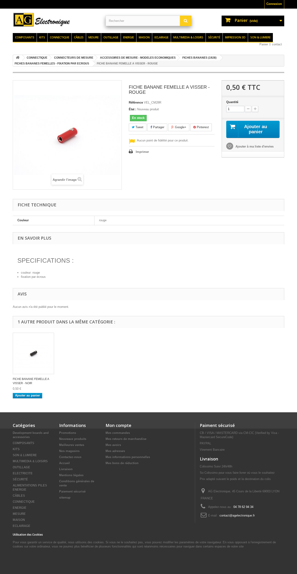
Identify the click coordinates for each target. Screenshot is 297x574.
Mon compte (118, 425)
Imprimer (142, 152)
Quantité (232, 102)
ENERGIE (19, 508)
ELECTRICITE (23, 473)
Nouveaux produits (72, 439)
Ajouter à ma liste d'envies (254, 146)
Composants (24, 37)
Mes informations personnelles (128, 457)
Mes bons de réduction (122, 463)
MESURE (19, 514)
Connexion (274, 4)
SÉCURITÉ (20, 479)
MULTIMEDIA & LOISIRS (30, 461)
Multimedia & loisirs (188, 37)
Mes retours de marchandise (126, 439)
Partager (158, 127)
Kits (42, 37)
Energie (128, 37)
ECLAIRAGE (21, 526)
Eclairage (161, 37)
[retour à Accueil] (17, 58)
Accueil (64, 463)
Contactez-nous (70, 457)
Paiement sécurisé (72, 491)
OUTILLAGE (21, 467)
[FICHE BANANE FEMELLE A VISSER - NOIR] (33, 353)
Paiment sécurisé (217, 425)
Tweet (139, 127)
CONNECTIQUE (24, 502)
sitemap (65, 497)
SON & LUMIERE (25, 455)
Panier (263, 44)
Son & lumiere (260, 37)
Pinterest (202, 127)
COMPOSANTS (23, 443)
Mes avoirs (113, 445)
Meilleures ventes (71, 445)
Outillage (110, 37)
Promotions (67, 433)
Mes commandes (118, 433)
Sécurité (214, 37)
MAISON (19, 520)
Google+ (180, 127)
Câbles (79, 37)
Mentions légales (71, 475)
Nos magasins (69, 451)
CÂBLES (19, 495)
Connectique (59, 37)
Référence (136, 102)
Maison (144, 37)
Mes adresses (115, 451)
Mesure (93, 37)
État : (132, 109)
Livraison (66, 469)
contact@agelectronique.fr (237, 515)
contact (277, 44)
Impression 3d (235, 37)
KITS (16, 449)
